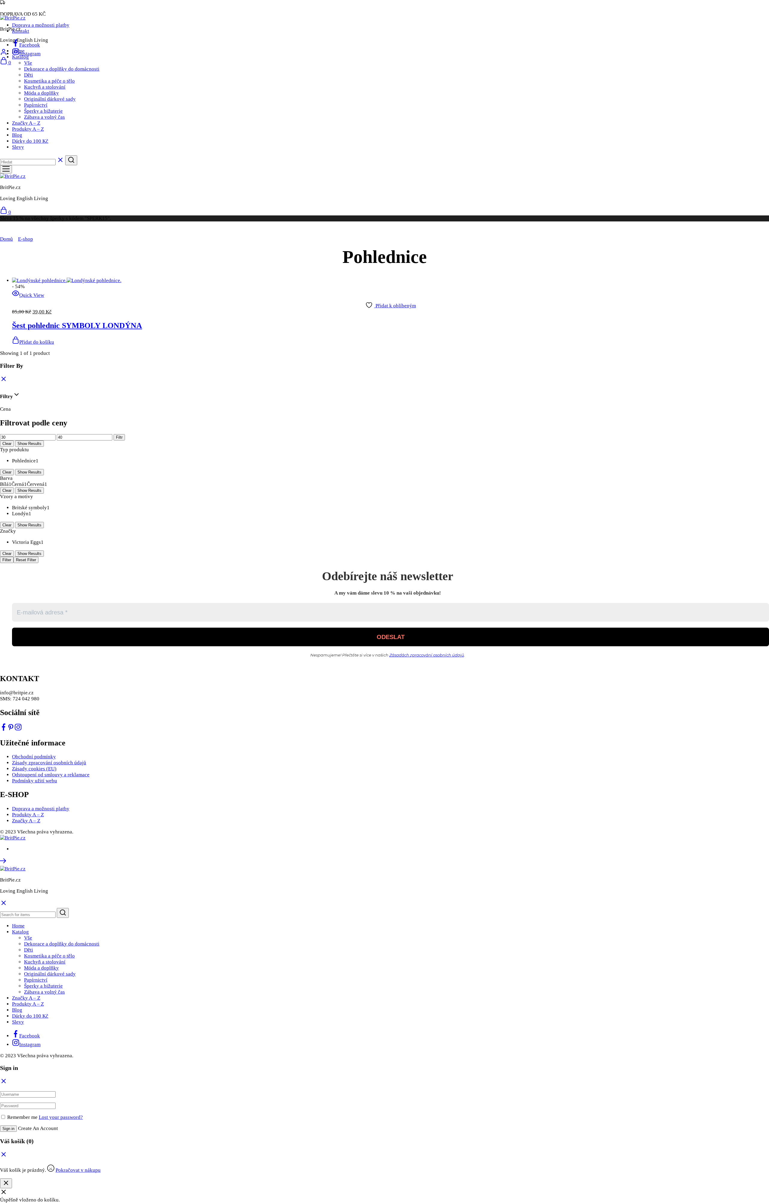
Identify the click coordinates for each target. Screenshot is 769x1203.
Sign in (8, 1128)
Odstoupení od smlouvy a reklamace (51, 775)
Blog (17, 135)
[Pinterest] (10, 729)
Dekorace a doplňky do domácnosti (61, 69)
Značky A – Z (26, 123)
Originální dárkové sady (50, 99)
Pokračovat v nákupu (78, 1170)
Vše (28, 63)
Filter (6, 560)
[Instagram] (18, 729)
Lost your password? (61, 1117)
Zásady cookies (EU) (34, 769)
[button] (33, 342)
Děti (28, 75)
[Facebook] (3, 729)
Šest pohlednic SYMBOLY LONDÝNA (77, 325)
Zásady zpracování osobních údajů (49, 763)
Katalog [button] (20, 57)
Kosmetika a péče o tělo (49, 81)
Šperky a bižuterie (43, 111)
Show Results (29, 443)
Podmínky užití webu (34, 781)
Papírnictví (35, 105)
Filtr (119, 437)
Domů (6, 239)
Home (18, 51)
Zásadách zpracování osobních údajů (426, 655)
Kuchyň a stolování (44, 87)
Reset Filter (26, 560)
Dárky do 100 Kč (30, 141)
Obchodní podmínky (34, 757)
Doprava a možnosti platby (40, 25)
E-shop (25, 239)
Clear (6, 443)
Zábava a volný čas (44, 117)
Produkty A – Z (28, 129)
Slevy (18, 147)
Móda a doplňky (41, 93)
